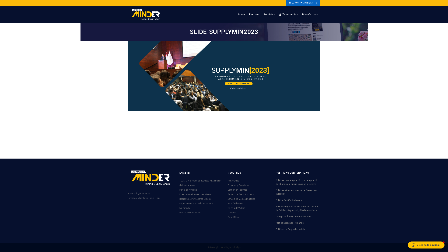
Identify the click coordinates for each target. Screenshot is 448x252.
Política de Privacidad (190, 212)
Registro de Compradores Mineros (196, 203)
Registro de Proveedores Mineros (195, 199)
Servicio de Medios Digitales (241, 199)
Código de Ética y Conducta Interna (293, 216)
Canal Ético (233, 217)
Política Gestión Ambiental (289, 200)
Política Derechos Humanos (290, 223)
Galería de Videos (236, 208)
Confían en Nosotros (237, 189)
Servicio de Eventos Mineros (240, 194)
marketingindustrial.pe (230, 247)
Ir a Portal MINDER (301, 3)
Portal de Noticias (188, 189)
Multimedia (185, 208)
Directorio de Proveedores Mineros (196, 194)
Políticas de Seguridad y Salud (291, 229)
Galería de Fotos (235, 203)
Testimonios (233, 180)
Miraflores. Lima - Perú (149, 198)
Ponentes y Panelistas (238, 185)
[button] (426, 244)
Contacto (231, 212)
